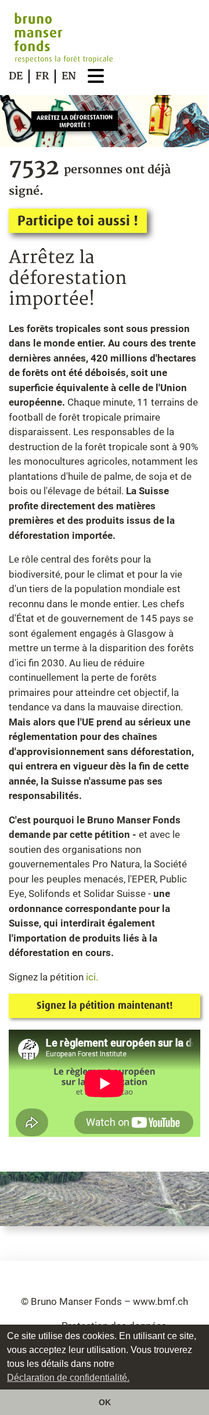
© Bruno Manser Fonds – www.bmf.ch (104, 1301)
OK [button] (105, 1402)
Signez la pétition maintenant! (105, 1005)
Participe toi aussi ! (77, 220)
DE (16, 76)
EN (69, 76)
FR (42, 76)
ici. (91, 977)
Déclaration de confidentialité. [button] (68, 1378)
